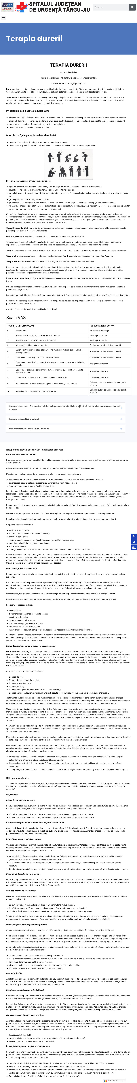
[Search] (132, 7)
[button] (3, 18)
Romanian (112, 1081)
